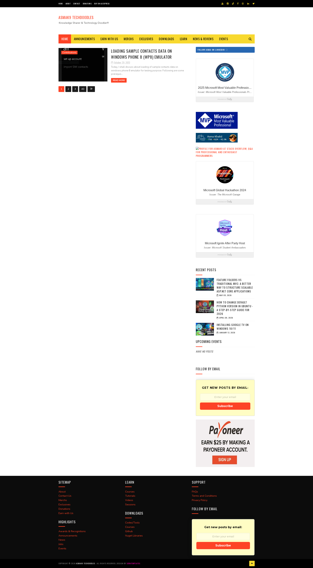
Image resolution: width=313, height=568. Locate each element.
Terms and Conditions (204, 496)
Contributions (69, 52)
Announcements (84, 39)
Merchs (128, 39)
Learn (183, 39)
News (62, 540)
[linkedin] (248, 3)
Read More (119, 80)
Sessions (130, 504)
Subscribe (225, 406)
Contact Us (65, 496)
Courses (130, 491)
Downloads (166, 39)
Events (223, 39)
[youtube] (222, 3)
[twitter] (253, 3)
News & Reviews (203, 39)
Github (129, 531)
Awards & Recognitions (72, 531)
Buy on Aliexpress (102, 3)
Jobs (61, 544)
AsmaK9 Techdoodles (76, 17)
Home (61, 3)
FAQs (195, 491)
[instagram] (228, 3)
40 (82, 89)
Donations (87, 3)
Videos (129, 500)
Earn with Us (109, 39)
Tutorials (130, 496)
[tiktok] (233, 3)
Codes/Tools (132, 522)
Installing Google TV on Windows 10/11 (233, 326)
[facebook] (238, 3)
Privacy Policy (199, 500)
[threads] (243, 3)
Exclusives (146, 39)
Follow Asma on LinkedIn (212, 49)
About (68, 3)
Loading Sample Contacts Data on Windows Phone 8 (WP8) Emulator (141, 54)
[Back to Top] (252, 563)
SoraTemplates (133, 563)
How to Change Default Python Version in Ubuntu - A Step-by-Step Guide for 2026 (235, 308)
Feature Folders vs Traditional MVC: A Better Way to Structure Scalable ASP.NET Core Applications (235, 285)
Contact (76, 3)
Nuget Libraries (134, 535)
